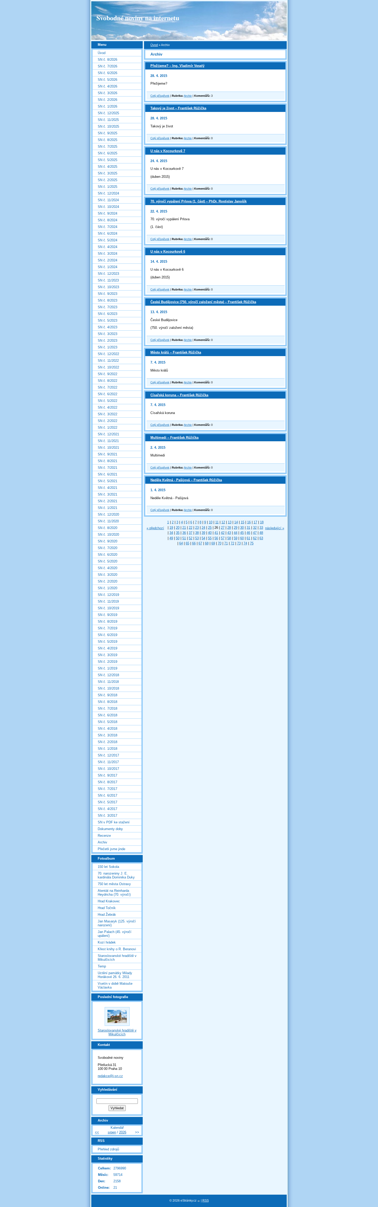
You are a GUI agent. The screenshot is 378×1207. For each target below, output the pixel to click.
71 (226, 543)
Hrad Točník (107, 908)
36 (184, 533)
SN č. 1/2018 (107, 749)
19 (171, 528)
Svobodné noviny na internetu (137, 18)
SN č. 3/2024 (107, 254)
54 (203, 538)
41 (216, 533)
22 (190, 528)
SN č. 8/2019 (107, 621)
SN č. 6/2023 (107, 314)
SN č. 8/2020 (107, 528)
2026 (122, 1132)
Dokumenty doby (110, 829)
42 (222, 533)
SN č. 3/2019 (107, 655)
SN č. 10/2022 (108, 367)
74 (245, 543)
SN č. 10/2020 (108, 534)
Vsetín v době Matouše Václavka (115, 985)
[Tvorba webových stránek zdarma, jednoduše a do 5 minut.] (199, 1201)
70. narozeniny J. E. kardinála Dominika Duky (116, 875)
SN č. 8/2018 (107, 702)
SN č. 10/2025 (108, 126)
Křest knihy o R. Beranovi (117, 949)
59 (235, 538)
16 (249, 522)
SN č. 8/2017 (107, 782)
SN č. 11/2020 (108, 521)
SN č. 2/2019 (107, 662)
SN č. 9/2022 (107, 374)
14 (236, 522)
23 (197, 528)
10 (210, 522)
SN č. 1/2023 (107, 347)
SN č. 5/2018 (107, 722)
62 (255, 538)
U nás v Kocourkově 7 (167, 151)
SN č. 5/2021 (107, 481)
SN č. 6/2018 (107, 715)
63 (261, 538)
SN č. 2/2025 (107, 180)
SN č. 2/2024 (107, 260)
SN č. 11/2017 (108, 762)
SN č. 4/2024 (107, 247)
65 (187, 543)
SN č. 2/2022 (107, 421)
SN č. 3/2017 (107, 815)
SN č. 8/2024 (107, 220)
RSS (205, 1200)
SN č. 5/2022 (107, 401)
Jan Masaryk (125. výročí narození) (117, 923)
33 (261, 528)
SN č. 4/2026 (107, 86)
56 (216, 538)
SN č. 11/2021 (108, 441)
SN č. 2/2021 (107, 501)
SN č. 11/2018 (108, 682)
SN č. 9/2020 (107, 541)
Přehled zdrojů (108, 1149)
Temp (102, 966)
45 (242, 533)
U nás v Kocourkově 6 (167, 251)
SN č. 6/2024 (107, 233)
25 (210, 528)
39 (203, 533)
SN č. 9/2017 (107, 775)
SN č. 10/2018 (108, 688)
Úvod (154, 45)
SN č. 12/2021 (108, 434)
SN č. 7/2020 (107, 548)
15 (242, 522)
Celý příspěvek (159, 95)
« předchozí (155, 528)
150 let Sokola (108, 867)
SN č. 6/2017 (107, 795)
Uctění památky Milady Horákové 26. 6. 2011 (115, 975)
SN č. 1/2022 (107, 427)
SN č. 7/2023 (107, 307)
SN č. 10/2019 (108, 608)
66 (194, 543)
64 (181, 543)
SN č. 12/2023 (108, 274)
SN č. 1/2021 (107, 508)
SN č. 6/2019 (107, 635)
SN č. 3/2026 (107, 93)
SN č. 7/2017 (107, 789)
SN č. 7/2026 (107, 66)
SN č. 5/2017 (107, 802)
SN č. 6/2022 (107, 394)
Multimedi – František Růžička (174, 437)
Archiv (188, 95)
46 (248, 533)
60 (242, 538)
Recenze (104, 836)
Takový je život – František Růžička (178, 108)
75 (252, 543)
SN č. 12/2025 (108, 113)
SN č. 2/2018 (107, 742)
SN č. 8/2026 (107, 59)
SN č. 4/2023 (107, 327)
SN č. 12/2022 (108, 354)
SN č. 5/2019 (107, 642)
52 (190, 538)
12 (223, 522)
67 (200, 543)
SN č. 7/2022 (107, 387)
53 (197, 538)
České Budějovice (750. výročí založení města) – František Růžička (203, 302)
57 (222, 538)
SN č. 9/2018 (107, 695)
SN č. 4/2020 (107, 568)
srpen (112, 1132)
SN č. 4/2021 (107, 488)
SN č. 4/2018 (107, 728)
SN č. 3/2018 (107, 735)
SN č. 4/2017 (107, 809)
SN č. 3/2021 (107, 494)
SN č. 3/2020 (107, 575)
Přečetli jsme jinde (111, 849)
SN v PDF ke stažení (114, 822)
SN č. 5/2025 (107, 160)
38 (197, 533)
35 (177, 533)
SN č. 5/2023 (107, 320)
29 (235, 528)
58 (229, 538)
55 (210, 538)
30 (242, 528)
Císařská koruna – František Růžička (179, 395)
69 (213, 543)
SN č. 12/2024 (108, 193)
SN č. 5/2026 (107, 80)
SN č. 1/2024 (107, 267)
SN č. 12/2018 (108, 675)
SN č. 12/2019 (108, 595)
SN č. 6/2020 (107, 555)
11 (217, 522)
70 (219, 543)
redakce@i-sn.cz (110, 1076)
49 (171, 538)
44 (235, 533)
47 (255, 533)
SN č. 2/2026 (107, 100)
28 (229, 528)
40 (210, 533)
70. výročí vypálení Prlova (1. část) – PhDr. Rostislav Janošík (198, 201)
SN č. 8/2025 (107, 140)
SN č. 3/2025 (107, 173)
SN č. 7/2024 (107, 227)
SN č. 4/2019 (107, 648)
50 (177, 538)
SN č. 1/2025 (107, 187)
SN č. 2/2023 (107, 340)
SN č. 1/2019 (107, 668)
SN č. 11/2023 (108, 280)
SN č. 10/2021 (108, 448)
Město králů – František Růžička (175, 352)
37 (190, 533)
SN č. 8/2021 (107, 461)
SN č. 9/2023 (107, 294)
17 (255, 522)
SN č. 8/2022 (107, 381)
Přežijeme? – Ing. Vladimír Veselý (177, 66)
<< (97, 1132)
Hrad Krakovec (109, 901)
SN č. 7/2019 (107, 628)
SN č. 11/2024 (108, 200)
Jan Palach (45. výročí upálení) (114, 934)
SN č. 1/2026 (107, 106)
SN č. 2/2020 (107, 581)
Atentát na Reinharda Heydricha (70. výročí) (114, 892)
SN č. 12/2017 (108, 755)
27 (222, 528)
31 (248, 528)
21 (184, 528)
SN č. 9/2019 (107, 615)
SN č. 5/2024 (107, 240)
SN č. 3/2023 (107, 334)
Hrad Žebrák (107, 915)
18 (262, 522)
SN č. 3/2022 (107, 414)
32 (255, 528)
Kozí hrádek (107, 942)
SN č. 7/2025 (107, 146)
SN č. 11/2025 (108, 120)
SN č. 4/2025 (107, 167)
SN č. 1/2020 (107, 588)
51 (184, 538)
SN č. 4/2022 (107, 407)
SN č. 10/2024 (108, 207)
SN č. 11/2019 (108, 601)
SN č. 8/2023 (107, 300)
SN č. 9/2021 (107, 454)
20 (177, 528)
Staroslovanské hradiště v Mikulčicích (117, 958)
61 (248, 538)
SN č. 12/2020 (108, 514)
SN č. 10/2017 (108, 769)
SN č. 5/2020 (107, 561)
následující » (274, 528)
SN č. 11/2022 (108, 361)
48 (261, 533)
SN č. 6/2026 (107, 73)
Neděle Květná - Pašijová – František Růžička (186, 480)
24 (203, 528)
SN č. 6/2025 (107, 153)
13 (229, 522)
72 (232, 543)
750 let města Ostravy (114, 884)
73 (239, 543)
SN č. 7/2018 (107, 708)
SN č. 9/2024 (107, 213)
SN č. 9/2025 (107, 133)
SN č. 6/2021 (107, 474)
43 (229, 533)
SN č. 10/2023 (108, 287)
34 (171, 533)
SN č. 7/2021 (107, 468)
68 (207, 543)
